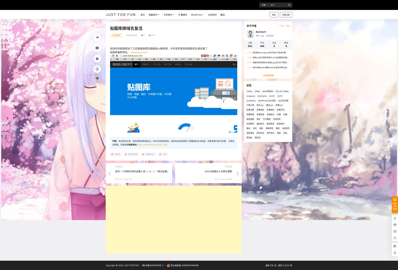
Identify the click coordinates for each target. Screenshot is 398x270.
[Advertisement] (174, 220)
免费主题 (250, 110)
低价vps (260, 105)
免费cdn (279, 105)
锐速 (279, 133)
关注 (282, 26)
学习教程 (267, 119)
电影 (261, 128)
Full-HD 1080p (282, 91)
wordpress (251, 100)
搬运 (248, 128)
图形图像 (250, 119)
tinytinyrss (262, 96)
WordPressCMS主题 (266, 100)
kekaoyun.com (139, 52)
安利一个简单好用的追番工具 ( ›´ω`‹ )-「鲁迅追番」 (142, 171)
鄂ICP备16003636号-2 (152, 265)
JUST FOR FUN (131, 265)
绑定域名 (250, 133)
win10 (272, 96)
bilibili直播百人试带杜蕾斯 (218, 171)
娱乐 (258, 119)
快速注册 (286, 15)
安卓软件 (277, 119)
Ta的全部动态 (268, 75)
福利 (278, 128)
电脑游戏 (269, 128)
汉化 (255, 128)
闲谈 (285, 133)
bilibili (257, 91)
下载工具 (250, 105)
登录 (274, 15)
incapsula (251, 96)
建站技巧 (260, 124)
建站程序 (270, 124)
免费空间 (280, 110)
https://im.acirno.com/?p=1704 (152, 144)
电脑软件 (153, 14)
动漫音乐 (270, 114)
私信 (288, 26)
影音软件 (280, 124)
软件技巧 (270, 133)
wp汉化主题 (283, 100)
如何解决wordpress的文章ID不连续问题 (266, 52)
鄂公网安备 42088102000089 (185, 265)
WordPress (196, 14)
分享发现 (116, 35)
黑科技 (249, 137)
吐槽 (279, 114)
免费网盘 (250, 114)
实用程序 (250, 124)
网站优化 (260, 133)
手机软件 (168, 14)
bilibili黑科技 (267, 91)
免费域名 (260, 110)
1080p (249, 91)
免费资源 (260, 114)
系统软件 (286, 128)
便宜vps (269, 105)
